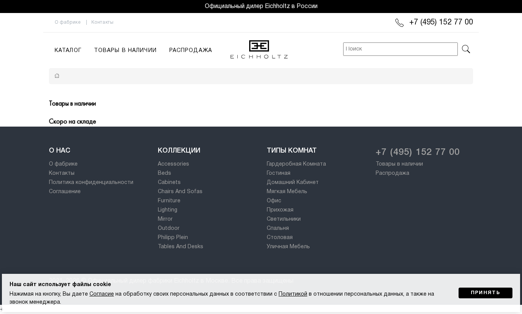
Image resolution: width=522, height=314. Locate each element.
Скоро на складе (72, 121)
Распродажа (190, 50)
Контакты (102, 22)
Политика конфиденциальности (91, 182)
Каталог (68, 50)
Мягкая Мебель (287, 191)
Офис (274, 200)
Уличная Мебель (288, 246)
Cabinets (169, 182)
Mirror (165, 219)
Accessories (173, 164)
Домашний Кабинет (293, 182)
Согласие (101, 294)
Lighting (167, 210)
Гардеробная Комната (296, 164)
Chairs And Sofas (180, 191)
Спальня (278, 228)
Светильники (284, 219)
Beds (164, 173)
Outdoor (169, 228)
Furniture (169, 200)
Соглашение (65, 191)
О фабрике (68, 22)
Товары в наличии (125, 50)
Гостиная (278, 173)
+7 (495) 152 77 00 (441, 22)
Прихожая (280, 210)
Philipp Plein (173, 237)
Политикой (293, 294)
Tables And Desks (180, 246)
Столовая (280, 237)
